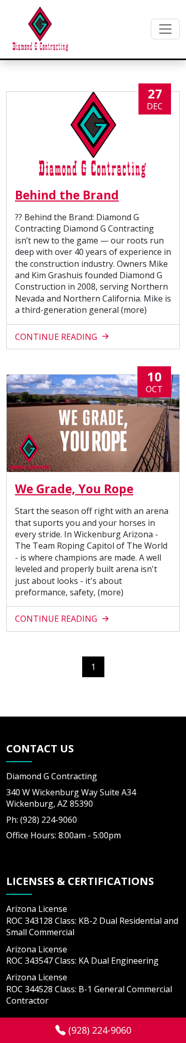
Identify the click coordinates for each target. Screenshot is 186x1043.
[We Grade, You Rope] (93, 423)
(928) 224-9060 (98, 1030)
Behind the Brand (67, 195)
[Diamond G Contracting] (39, 29)
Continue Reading (57, 336)
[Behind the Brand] (93, 135)
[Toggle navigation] (165, 29)
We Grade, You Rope (74, 488)
